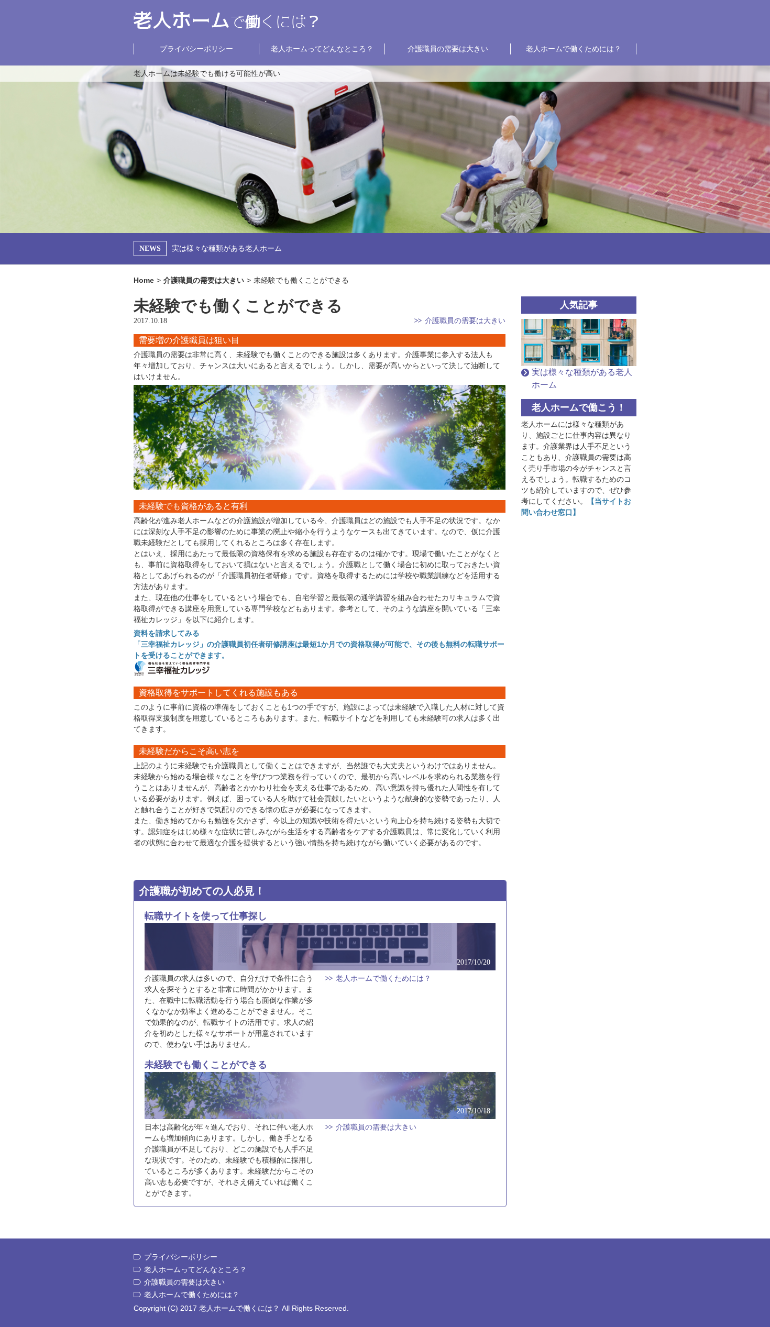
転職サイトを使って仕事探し (206, 916)
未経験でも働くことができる (206, 1064)
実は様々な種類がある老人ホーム (227, 248)
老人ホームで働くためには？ (573, 49)
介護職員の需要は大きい (448, 49)
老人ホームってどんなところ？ (322, 49)
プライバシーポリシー (196, 49)
